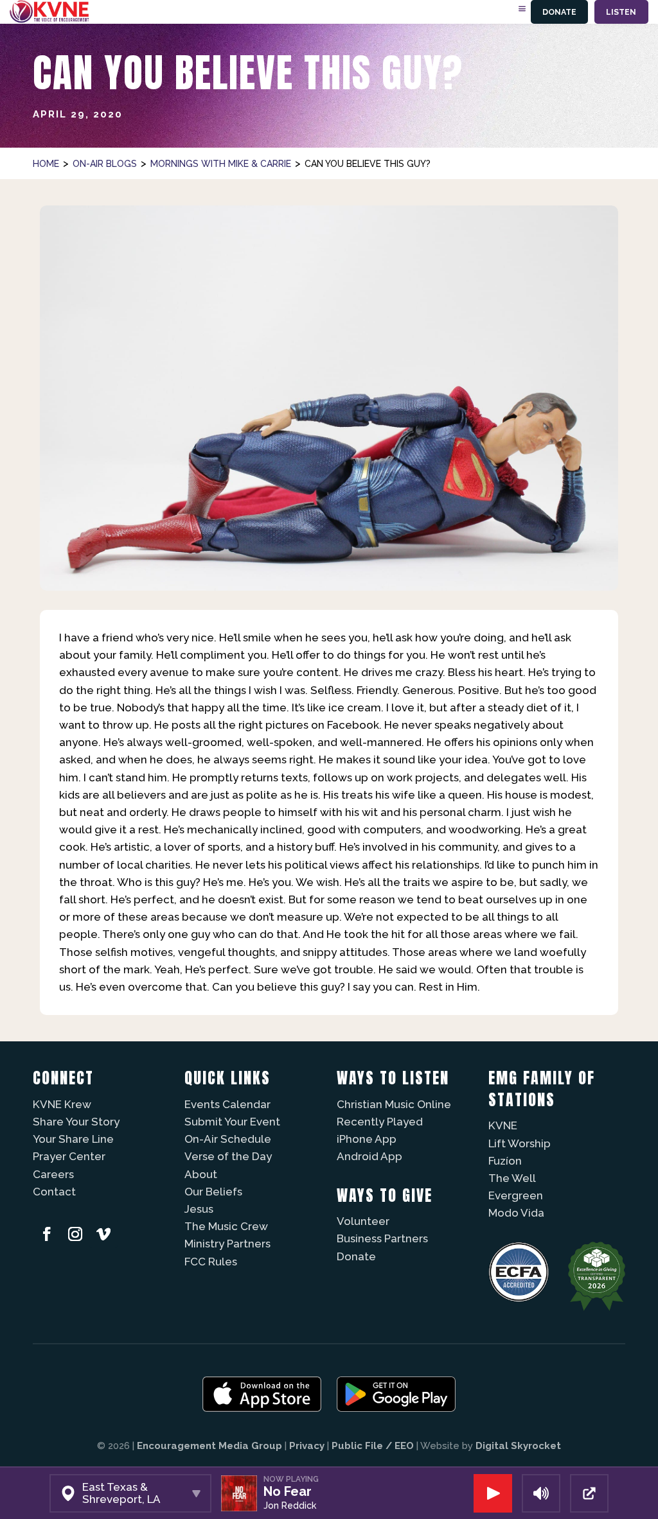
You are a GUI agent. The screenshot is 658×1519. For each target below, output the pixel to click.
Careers (53, 1174)
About (200, 1174)
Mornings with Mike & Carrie (220, 164)
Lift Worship (519, 1143)
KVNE (502, 1125)
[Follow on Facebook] (47, 1234)
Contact (54, 1191)
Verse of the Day (228, 1156)
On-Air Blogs (105, 164)
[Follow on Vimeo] (103, 1234)
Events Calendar (227, 1104)
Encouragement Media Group (209, 1446)
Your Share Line (73, 1139)
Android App (369, 1156)
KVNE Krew (62, 1104)
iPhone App (366, 1139)
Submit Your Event (232, 1121)
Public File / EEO (373, 1446)
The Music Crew (226, 1226)
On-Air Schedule (227, 1139)
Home (46, 164)
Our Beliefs (213, 1191)
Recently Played (380, 1121)
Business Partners (382, 1238)
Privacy (307, 1446)
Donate (559, 12)
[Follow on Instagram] (75, 1234)
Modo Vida (516, 1212)
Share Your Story (76, 1121)
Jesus (198, 1208)
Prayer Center (69, 1156)
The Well (512, 1178)
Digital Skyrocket (518, 1446)
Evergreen (515, 1195)
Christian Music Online (394, 1104)
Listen (621, 12)
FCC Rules (210, 1261)
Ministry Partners (227, 1243)
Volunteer (363, 1221)
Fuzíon (505, 1160)
